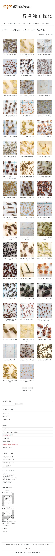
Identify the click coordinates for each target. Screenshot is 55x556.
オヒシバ (6, 156)
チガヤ (40, 95)
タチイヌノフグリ (24, 380)
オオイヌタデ (6, 278)
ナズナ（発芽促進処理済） (9, 319)
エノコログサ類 (23, 54)
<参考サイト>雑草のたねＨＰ (33, 23)
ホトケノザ (40, 176)
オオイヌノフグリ (24, 217)
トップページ (6, 429)
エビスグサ (5, 339)
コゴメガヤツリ (23, 359)
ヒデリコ (40, 115)
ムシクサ (6, 197)
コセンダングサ (23, 278)
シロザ (5, 298)
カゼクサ (6, 75)
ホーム (3, 23)
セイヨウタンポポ (7, 380)
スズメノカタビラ (24, 95)
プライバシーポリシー (42, 544)
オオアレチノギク (24, 339)
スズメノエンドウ (24, 197)
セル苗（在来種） (7, 419)
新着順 (51, 34)
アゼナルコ (23, 136)
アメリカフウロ (23, 258)
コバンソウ (40, 278)
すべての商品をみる (11, 23)
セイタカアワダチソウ (25, 237)
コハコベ (40, 197)
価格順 (47, 34)
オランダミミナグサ (41, 217)
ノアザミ (23, 156)
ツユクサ (5, 115)
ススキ (40, 156)
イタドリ (40, 136)
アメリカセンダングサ (8, 217)
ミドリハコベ (23, 319)
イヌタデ (23, 75)
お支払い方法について (8, 456)
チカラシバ (40, 54)
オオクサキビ (40, 258)
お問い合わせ (46, 23)
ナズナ (23, 115)
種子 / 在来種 (6, 413)
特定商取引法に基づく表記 (31, 544)
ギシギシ (40, 339)
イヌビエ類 (5, 54)
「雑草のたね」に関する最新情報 (10, 432)
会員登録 (5, 528)
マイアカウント (6, 525)
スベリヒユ (40, 359)
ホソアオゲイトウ (7, 258)
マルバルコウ (23, 298)
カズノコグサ (6, 95)
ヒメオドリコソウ (42, 237)
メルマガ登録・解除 (7, 465)
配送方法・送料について (8, 459)
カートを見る (22, 23)
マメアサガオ (40, 298)
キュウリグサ (23, 176)
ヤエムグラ (5, 136)
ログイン (5, 531)
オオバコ (40, 75)
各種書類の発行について (8, 462)
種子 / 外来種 (6, 416)
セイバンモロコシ (7, 237)
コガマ (5, 359)
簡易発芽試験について (8, 441)
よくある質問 (6, 438)
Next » (30, 388)
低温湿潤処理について (8, 447)
